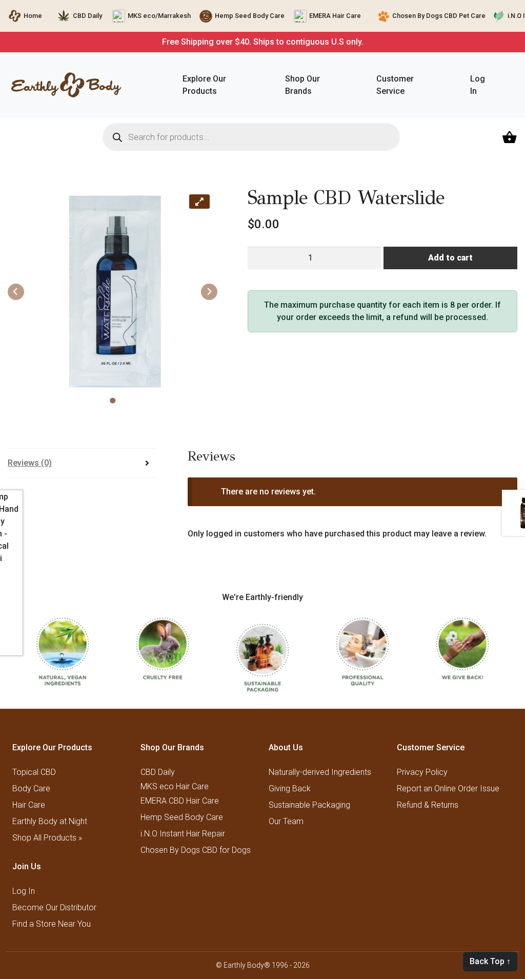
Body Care (31, 788)
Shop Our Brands (302, 85)
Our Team (286, 821)
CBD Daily (87, 15)
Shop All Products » (47, 838)
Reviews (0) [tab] (30, 463)
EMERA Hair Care (335, 15)
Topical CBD (34, 772)
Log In (477, 85)
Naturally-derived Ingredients (320, 772)
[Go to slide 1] (112, 401)
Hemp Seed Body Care (250, 15)
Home (33, 15)
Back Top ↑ (490, 961)
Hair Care (28, 805)
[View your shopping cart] (511, 137)
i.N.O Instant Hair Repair (182, 833)
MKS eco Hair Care (174, 787)
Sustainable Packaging (309, 805)
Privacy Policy (422, 772)
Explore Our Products (204, 85)
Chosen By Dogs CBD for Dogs (195, 850)
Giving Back (290, 788)
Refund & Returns (427, 805)
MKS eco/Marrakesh (159, 15)
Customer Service (395, 85)
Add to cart (450, 258)
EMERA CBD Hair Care (179, 801)
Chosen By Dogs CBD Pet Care (439, 15)
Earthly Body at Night (49, 821)
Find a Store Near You (51, 924)
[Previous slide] (16, 292)
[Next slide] (209, 292)
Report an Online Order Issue (448, 788)
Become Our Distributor (54, 907)
